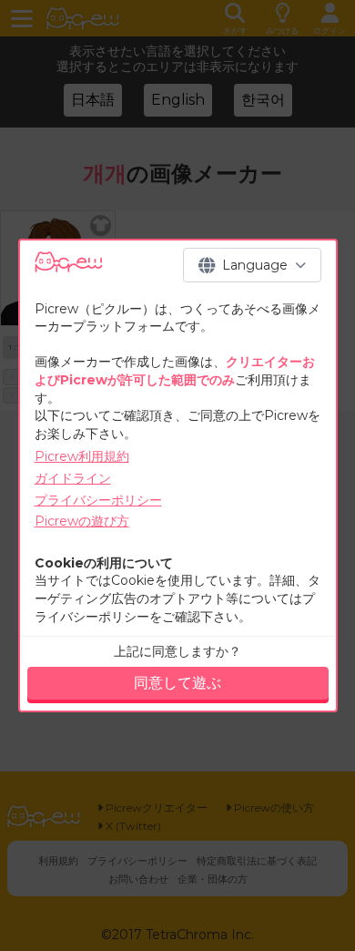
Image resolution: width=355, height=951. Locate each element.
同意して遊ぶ (177, 682)
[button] (252, 265)
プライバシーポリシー (98, 500)
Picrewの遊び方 (82, 521)
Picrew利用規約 (82, 456)
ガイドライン (73, 478)
